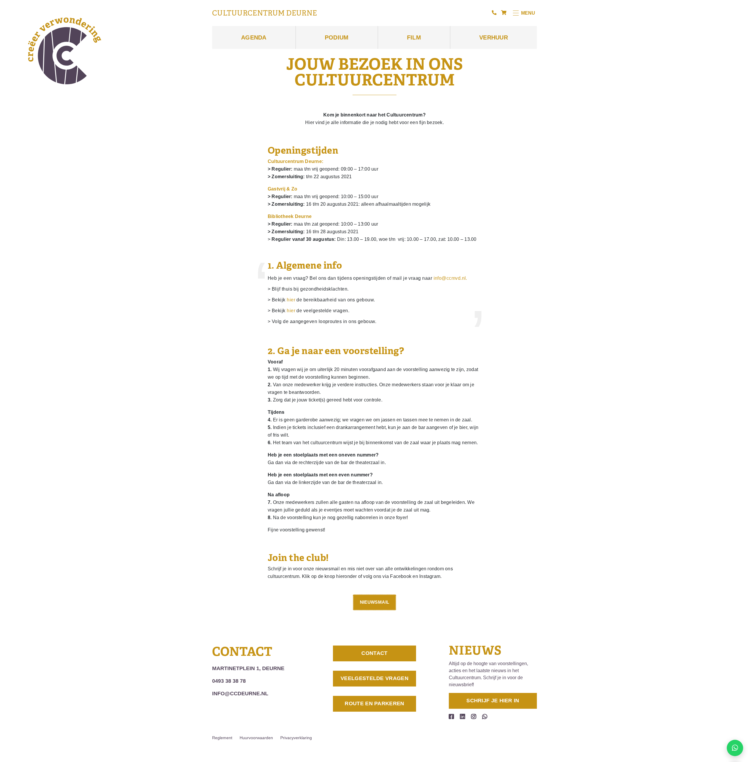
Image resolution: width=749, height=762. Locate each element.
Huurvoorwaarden (256, 737)
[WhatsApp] (484, 716)
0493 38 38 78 (229, 681)
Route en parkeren (374, 703)
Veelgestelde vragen (374, 678)
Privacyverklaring (296, 737)
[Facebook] (451, 716)
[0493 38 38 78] (494, 13)
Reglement (222, 737)
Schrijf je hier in (492, 700)
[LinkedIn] (462, 716)
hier (291, 299)
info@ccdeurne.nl (240, 693)
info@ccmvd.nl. (450, 278)
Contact (374, 653)
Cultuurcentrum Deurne (264, 13)
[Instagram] (473, 716)
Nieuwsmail (374, 602)
